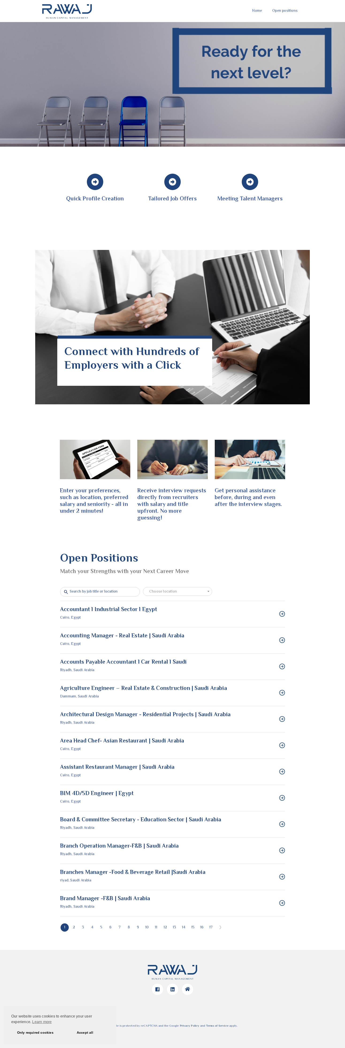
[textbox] (177, 592)
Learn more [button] (42, 1022)
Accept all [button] (85, 1032)
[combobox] (177, 591)
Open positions (285, 11)
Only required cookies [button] (35, 1032)
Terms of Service (217, 1026)
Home (257, 11)
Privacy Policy (189, 1026)
